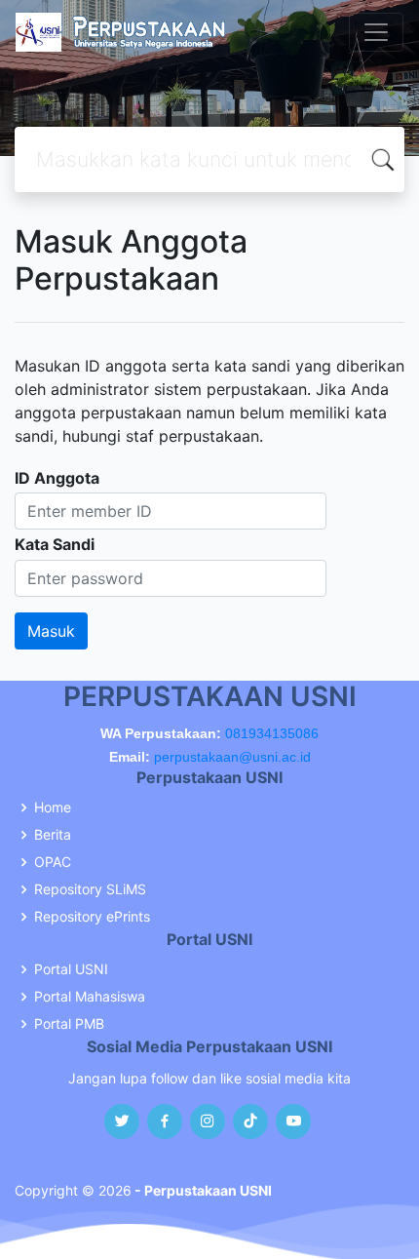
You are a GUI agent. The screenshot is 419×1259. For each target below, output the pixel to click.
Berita (52, 835)
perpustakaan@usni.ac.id (232, 757)
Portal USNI (71, 969)
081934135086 (272, 733)
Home (52, 807)
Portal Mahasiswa (89, 996)
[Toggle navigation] (376, 32)
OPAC (52, 862)
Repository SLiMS (90, 889)
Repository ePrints (92, 917)
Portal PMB (69, 1024)
